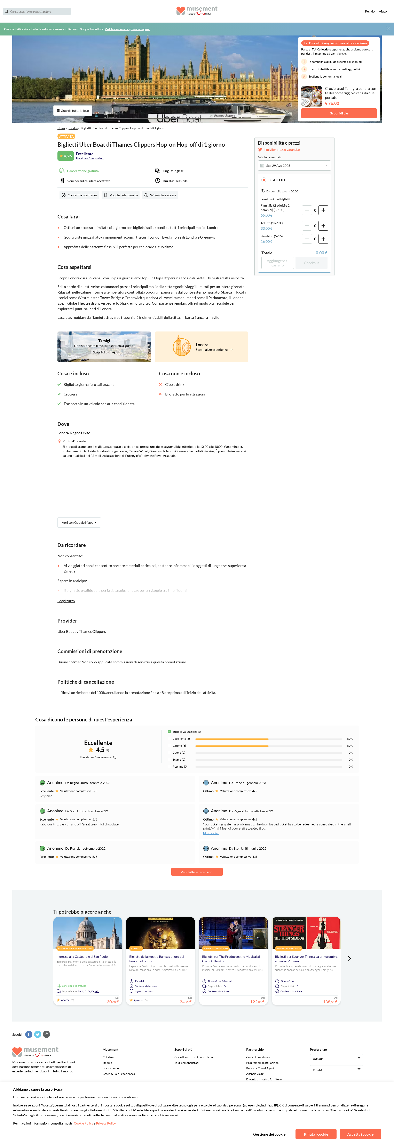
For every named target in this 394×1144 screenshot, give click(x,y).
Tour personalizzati (186, 1062)
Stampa (107, 1062)
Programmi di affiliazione (262, 1062)
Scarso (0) (179, 759)
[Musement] (197, 11)
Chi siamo (109, 1057)
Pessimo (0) (180, 766)
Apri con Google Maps (78, 522)
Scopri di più (339, 113)
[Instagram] (46, 1034)
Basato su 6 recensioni (90, 158)
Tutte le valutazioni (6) (187, 731)
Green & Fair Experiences (119, 1073)
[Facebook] (28, 1034)
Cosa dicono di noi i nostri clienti (195, 1057)
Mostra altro (211, 833)
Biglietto (276, 180)
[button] (294, 180)
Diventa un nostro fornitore (264, 1079)
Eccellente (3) (181, 738)
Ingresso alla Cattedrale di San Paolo (82, 956)
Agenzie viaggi (255, 1073)
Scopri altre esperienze (212, 349)
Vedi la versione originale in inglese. (127, 29)
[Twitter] (37, 1034)
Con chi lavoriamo (258, 1057)
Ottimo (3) (179, 745)
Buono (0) (179, 752)
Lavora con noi (112, 1068)
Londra (73, 128)
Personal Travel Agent (260, 1068)
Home (61, 128)
